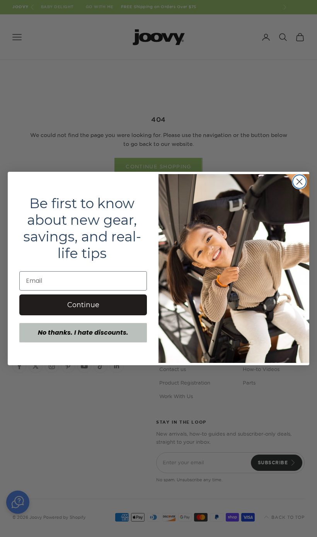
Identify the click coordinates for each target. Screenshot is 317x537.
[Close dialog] (299, 181)
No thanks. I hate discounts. (83, 332)
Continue (83, 305)
